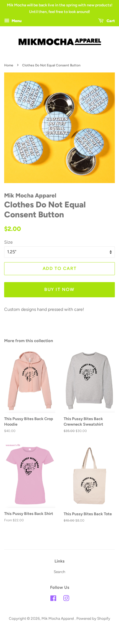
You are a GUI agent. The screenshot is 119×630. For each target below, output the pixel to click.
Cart (110, 21)
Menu (16, 21)
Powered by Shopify (93, 618)
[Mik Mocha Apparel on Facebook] (53, 599)
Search (59, 571)
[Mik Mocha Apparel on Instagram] (66, 599)
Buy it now (59, 289)
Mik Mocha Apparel (58, 618)
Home (8, 65)
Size (8, 242)
